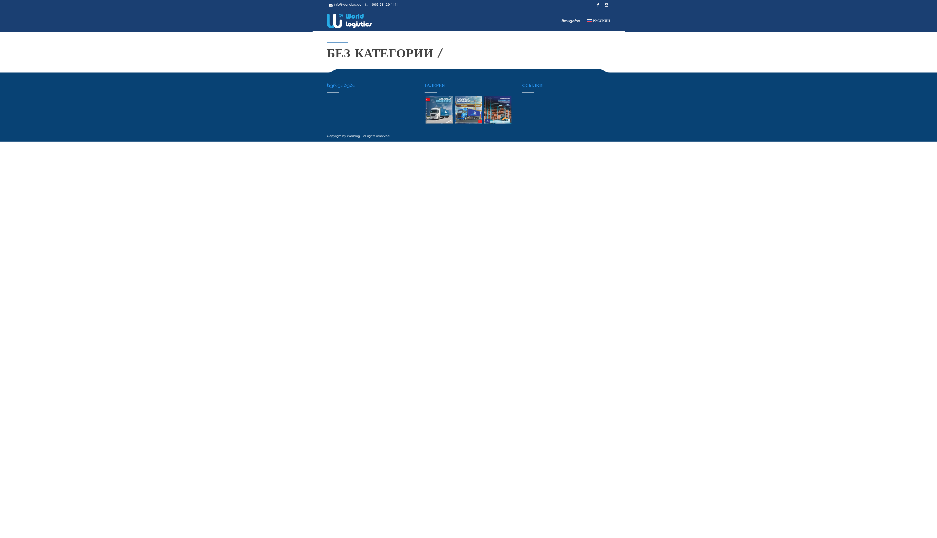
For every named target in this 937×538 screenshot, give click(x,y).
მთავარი (570, 21)
